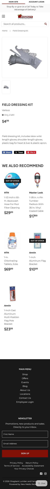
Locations (25, 394)
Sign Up (25, 453)
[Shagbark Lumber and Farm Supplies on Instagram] (45, 474)
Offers (25, 378)
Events (25, 382)
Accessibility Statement (33, 466)
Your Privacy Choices (24, 469)
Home (4, 31)
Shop (25, 374)
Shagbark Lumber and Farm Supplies (27, 481)
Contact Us (25, 398)
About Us (25, 390)
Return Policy (32, 463)
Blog (25, 386)
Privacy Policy (16, 463)
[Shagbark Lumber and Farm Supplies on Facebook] (41, 474)
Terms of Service (11, 466)
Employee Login (25, 402)
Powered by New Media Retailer (24, 484)
